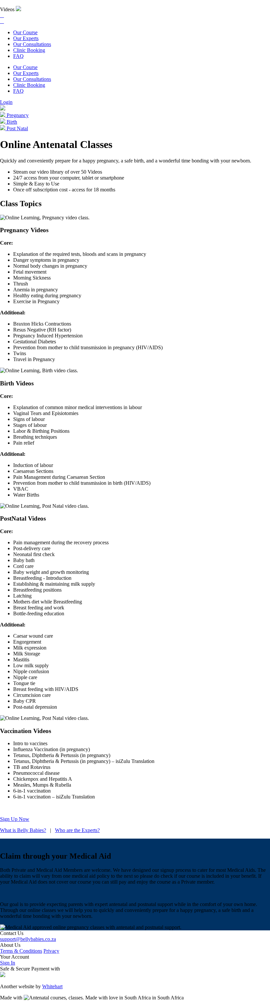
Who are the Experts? (77, 830)
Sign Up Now (14, 819)
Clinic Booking (29, 50)
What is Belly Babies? (23, 830)
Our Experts (26, 38)
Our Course (25, 32)
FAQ (18, 56)
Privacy (51, 951)
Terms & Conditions (21, 951)
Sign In (7, 963)
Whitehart (52, 986)
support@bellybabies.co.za (28, 939)
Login (6, 102)
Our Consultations (32, 44)
